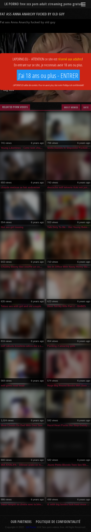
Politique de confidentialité (73, 85)
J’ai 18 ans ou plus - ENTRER (48, 75)
